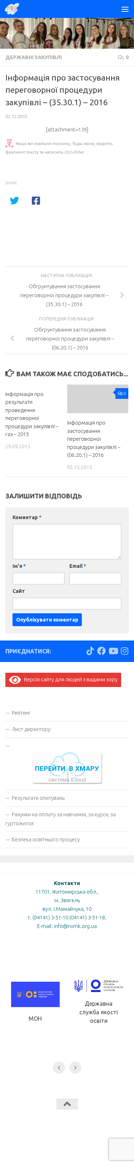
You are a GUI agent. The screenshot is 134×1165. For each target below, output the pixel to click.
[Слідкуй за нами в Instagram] (124, 651)
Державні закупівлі (33, 57)
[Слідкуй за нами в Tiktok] (90, 651)
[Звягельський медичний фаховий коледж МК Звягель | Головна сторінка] (14, 9)
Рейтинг (21, 713)
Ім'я (19, 566)
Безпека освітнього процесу (46, 839)
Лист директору (31, 729)
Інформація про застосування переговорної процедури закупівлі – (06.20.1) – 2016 (93, 439)
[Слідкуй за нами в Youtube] (113, 651)
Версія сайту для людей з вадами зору (69, 679)
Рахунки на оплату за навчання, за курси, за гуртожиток (60, 818)
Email (77, 566)
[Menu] (125, 9)
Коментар (27, 517)
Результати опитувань (38, 798)
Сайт (19, 591)
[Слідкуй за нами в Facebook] (101, 651)
